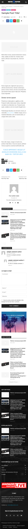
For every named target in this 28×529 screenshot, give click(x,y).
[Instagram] (17, 515)
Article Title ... (4, 7)
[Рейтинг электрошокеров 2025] (5, 214)
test (9, 163)
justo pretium (10, 112)
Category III (13, 9)
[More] (21, 20)
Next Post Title (23, 178)
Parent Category (9, 6)
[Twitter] (11, 20)
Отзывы (3, 223)
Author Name (7, 17)
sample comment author (14, 251)
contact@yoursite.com (12, 505)
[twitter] (10, 202)
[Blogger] (6, 515)
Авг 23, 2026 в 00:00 (11, 253)
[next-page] (5, 244)
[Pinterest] (14, 20)
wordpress (13, 163)
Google (6, 159)
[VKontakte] (21, 515)
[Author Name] (2, 17)
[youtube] (18, 202)
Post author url (14, 197)
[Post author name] (14, 188)
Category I (3, 9)
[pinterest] (12, 202)
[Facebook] (7, 20)
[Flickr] (14, 515)
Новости (3, 237)
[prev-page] (2, 244)
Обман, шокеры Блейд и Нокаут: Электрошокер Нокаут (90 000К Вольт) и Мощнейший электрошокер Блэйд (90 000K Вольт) (18, 236)
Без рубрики (4, 216)
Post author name (14, 196)
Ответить (9, 256)
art (6, 163)
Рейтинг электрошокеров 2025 (18, 212)
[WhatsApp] (18, 20)
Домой (3, 6)
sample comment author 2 (16, 260)
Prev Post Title (5, 178)
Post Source (10, 161)
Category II (8, 9)
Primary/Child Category (18, 6)
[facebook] (15, 202)
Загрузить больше (13, 382)
